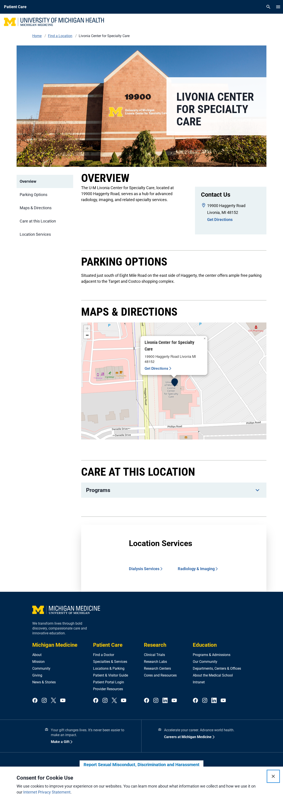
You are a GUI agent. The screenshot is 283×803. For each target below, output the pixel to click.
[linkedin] (165, 701)
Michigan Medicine (54, 645)
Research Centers (157, 668)
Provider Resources (108, 689)
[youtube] (62, 701)
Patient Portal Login (108, 682)
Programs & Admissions (211, 655)
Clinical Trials (154, 655)
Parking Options (33, 194)
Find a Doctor (103, 655)
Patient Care (107, 645)
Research (155, 645)
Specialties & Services (110, 662)
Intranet (199, 682)
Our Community (205, 662)
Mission (38, 662)
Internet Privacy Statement (47, 792)
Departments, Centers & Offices (217, 668)
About (37, 655)
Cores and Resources (160, 675)
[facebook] (35, 701)
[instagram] (44, 701)
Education (205, 645)
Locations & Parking (108, 668)
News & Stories (44, 682)
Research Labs (155, 662)
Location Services (35, 234)
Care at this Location (38, 221)
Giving (37, 675)
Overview (28, 181)
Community (41, 668)
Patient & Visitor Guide (110, 675)
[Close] (273, 776)
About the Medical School (213, 675)
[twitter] (53, 701)
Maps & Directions (36, 207)
